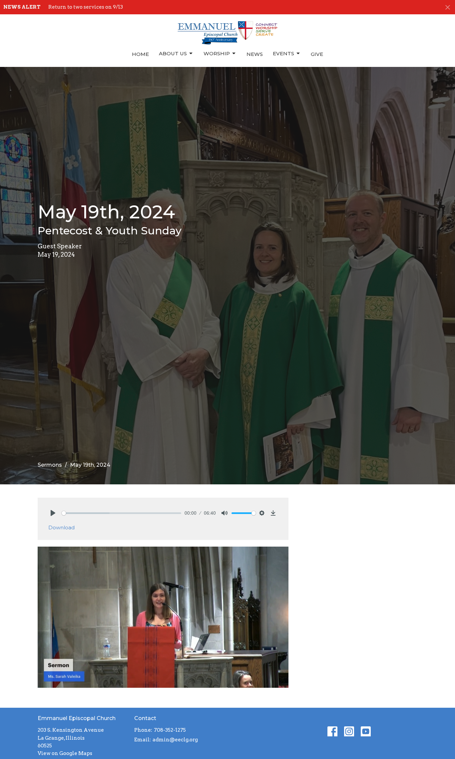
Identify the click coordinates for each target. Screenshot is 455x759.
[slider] (121, 513)
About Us (173, 53)
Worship (217, 53)
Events (283, 53)
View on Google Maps (65, 753)
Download (61, 527)
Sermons (50, 465)
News (254, 54)
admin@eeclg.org (175, 740)
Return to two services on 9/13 (85, 7)
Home (140, 54)
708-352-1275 (170, 730)
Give (317, 54)
